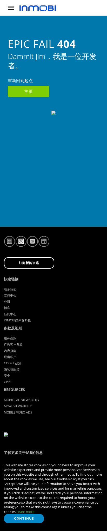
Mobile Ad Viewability (21, 400)
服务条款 (10, 338)
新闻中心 (10, 314)
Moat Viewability (18, 406)
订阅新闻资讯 (29, 263)
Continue (24, 518)
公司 (7, 301)
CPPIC (8, 382)
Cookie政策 (12, 363)
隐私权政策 (11, 369)
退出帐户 (10, 357)
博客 (7, 308)
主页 (28, 91)
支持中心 (10, 295)
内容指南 (10, 351)
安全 (7, 375)
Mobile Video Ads (18, 412)
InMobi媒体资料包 (17, 320)
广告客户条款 (13, 344)
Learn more (25, 511)
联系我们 (10, 289)
